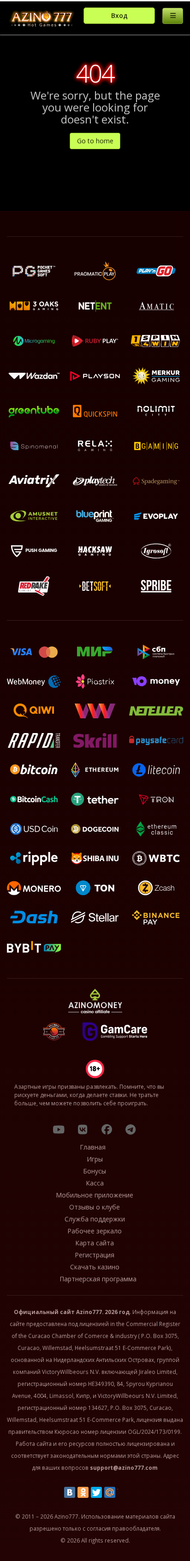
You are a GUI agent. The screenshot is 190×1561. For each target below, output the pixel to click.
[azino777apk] (130, 1129)
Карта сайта (94, 1242)
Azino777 (89, 1311)
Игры (95, 1159)
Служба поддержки (95, 1219)
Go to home (95, 140)
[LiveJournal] (123, 1492)
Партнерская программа (98, 1278)
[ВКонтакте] (69, 1492)
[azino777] (82, 1129)
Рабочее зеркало (94, 1230)
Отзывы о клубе (94, 1207)
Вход (119, 15)
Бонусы (94, 1171)
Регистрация (94, 1254)
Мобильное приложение (94, 1195)
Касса (95, 1183)
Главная (93, 1147)
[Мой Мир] (109, 1492)
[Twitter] (96, 1492)
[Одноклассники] (83, 1492)
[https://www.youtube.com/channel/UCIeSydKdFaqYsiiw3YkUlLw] (58, 1129)
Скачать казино (94, 1266)
